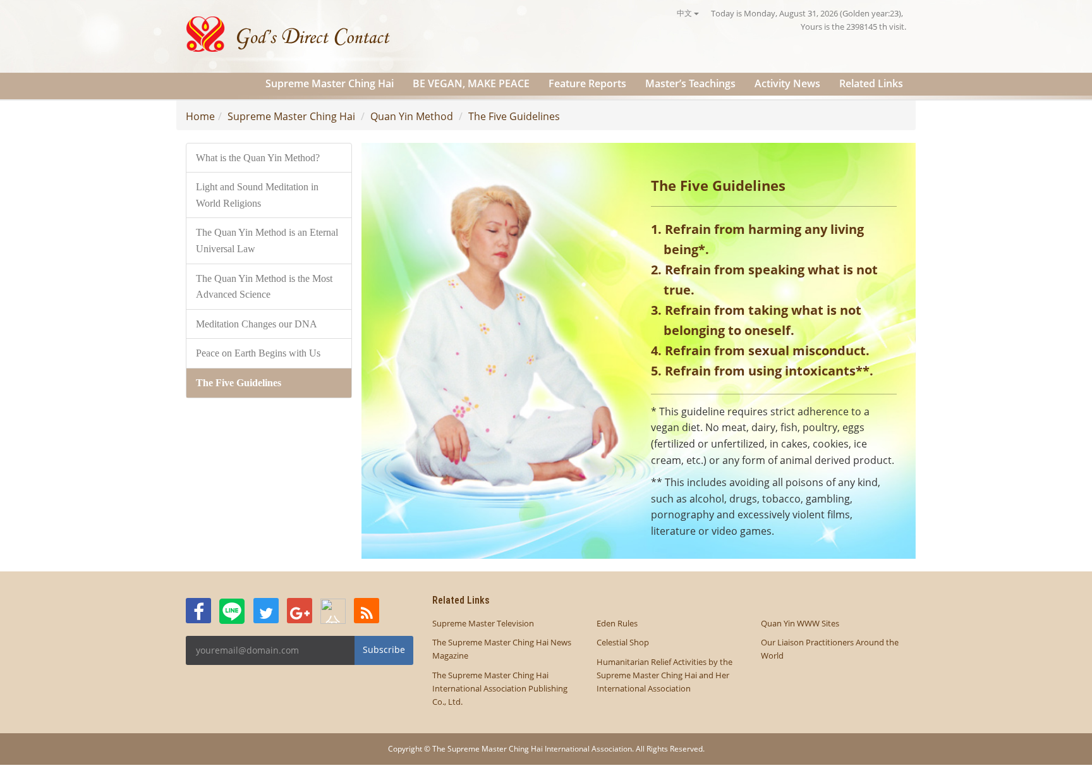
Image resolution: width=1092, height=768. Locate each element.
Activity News (787, 83)
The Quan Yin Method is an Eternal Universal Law (267, 240)
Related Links (871, 83)
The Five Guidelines (514, 116)
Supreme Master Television (483, 623)
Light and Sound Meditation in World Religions (257, 195)
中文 (685, 13)
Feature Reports (587, 83)
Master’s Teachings (690, 83)
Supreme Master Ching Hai (329, 83)
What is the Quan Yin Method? (258, 157)
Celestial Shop (623, 642)
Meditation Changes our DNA (256, 324)
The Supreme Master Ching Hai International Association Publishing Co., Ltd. (499, 688)
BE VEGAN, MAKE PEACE (471, 83)
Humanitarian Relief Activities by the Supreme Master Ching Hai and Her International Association (664, 675)
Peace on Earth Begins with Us (258, 353)
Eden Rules (617, 623)
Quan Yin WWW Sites (800, 623)
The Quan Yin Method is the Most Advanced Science (264, 286)
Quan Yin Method (411, 116)
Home (200, 116)
